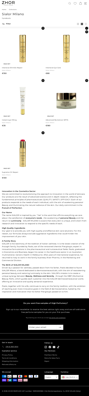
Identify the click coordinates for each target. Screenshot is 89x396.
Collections (13, 9)
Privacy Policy (7, 355)
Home (4, 9)
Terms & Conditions (9, 358)
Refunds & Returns (9, 364)
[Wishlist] (75, 3)
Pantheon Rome (50, 355)
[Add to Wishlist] (42, 28)
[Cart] (80, 3)
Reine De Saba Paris (52, 358)
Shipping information (10, 361)
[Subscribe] (60, 327)
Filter (8, 24)
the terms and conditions (57, 317)
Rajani (46, 361)
